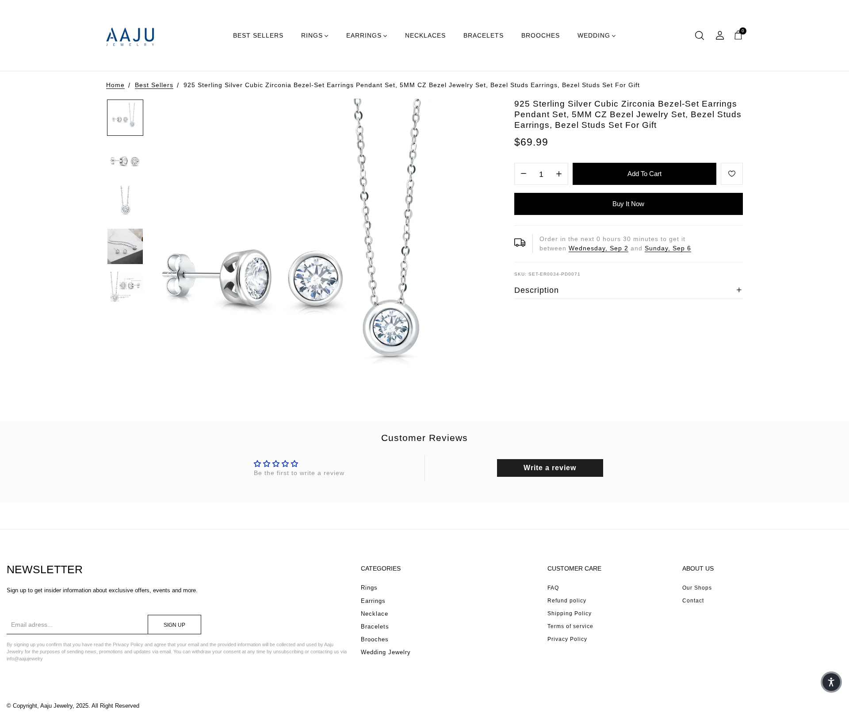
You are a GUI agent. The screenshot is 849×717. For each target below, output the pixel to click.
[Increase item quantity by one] (559, 174)
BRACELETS (483, 35)
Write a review (550, 468)
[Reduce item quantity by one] (523, 174)
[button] (831, 682)
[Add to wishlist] (732, 174)
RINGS (312, 35)
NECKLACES (425, 35)
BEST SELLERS (258, 35)
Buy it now (628, 203)
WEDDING (593, 35)
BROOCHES (540, 35)
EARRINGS (364, 35)
